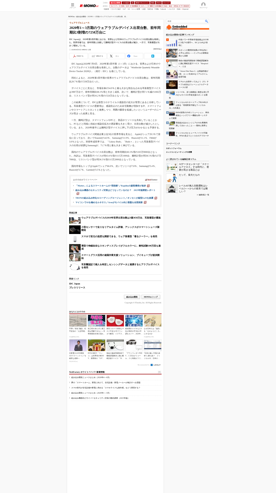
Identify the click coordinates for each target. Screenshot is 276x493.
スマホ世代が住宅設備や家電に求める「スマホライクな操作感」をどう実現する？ (105, 388)
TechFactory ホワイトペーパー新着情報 (87, 372)
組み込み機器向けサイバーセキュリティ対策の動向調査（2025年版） (100, 398)
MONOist (71, 16)
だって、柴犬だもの (189, 175)
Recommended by (144, 365)
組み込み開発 (81, 16)
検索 (207, 21)
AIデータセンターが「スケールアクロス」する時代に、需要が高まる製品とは (194, 167)
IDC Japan (74, 283)
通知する (99, 56)
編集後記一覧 (204, 195)
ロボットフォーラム (174, 148)
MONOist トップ (151, 297)
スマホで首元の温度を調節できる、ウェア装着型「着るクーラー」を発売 (119, 236)
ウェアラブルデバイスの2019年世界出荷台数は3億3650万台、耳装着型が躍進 (121, 217)
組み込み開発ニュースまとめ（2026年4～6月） (91, 377)
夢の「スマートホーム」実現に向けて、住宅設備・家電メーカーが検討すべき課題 (105, 382)
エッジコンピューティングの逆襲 (179, 152)
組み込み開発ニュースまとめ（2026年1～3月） (91, 393)
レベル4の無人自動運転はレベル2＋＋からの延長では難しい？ (193, 188)
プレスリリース (77, 287)
